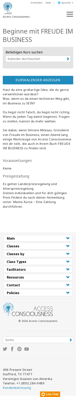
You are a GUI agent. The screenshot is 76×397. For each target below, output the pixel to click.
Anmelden (36, 2)
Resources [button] (15, 277)
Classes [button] (13, 246)
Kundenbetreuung (17, 388)
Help (48, 2)
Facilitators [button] (16, 269)
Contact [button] (13, 285)
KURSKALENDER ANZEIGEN (38, 80)
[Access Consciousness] (8, 8)
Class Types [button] (16, 261)
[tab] (38, 238)
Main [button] (11, 238)
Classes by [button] (15, 254)
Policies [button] (13, 293)
